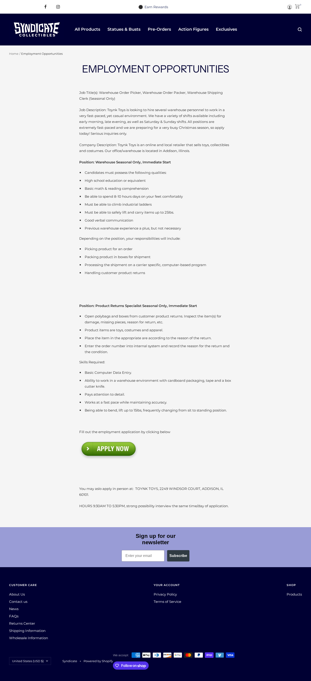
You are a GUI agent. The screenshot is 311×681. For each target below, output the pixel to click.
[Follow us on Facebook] (45, 6)
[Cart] (297, 5)
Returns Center (22, 623)
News (13, 609)
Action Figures (193, 29)
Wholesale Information (28, 638)
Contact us (18, 601)
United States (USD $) (28, 661)
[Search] (300, 29)
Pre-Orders (159, 29)
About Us (17, 594)
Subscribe (178, 556)
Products (294, 594)
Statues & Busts (123, 29)
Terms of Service (167, 601)
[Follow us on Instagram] (58, 6)
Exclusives (226, 29)
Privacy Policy (165, 594)
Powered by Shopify (98, 661)
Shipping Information (27, 631)
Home (13, 53)
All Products (87, 29)
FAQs (13, 616)
